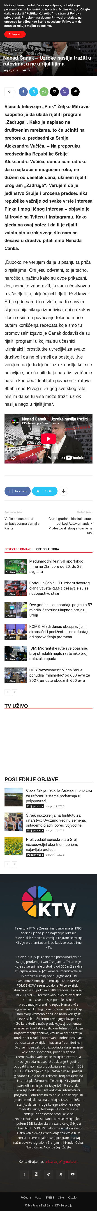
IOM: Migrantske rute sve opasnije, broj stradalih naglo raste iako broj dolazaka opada (58, 653)
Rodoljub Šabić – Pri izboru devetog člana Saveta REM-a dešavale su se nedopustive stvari (59, 588)
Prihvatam (15, 34)
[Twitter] (33, 91)
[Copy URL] (75, 91)
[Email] (54, 91)
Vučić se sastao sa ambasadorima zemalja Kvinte (22, 523)
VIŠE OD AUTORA (47, 549)
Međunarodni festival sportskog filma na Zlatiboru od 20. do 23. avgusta (56, 566)
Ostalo (72, 1197)
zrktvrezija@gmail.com (61, 1161)
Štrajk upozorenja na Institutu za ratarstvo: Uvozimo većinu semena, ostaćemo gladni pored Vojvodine (56, 820)
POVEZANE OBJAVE (18, 549)
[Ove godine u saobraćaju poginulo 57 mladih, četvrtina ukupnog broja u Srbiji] (16, 610)
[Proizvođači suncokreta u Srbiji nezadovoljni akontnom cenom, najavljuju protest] (14, 846)
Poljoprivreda (35, 806)
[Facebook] (23, 91)
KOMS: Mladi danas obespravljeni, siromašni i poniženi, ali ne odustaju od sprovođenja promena (59, 631)
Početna (26, 1197)
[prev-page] (7, 692)
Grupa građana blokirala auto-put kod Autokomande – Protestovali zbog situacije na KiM (70, 526)
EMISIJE (50, 1197)
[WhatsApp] (43, 91)
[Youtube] (72, 1174)
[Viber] (64, 91)
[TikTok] (48, 1174)
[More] (63, 491)
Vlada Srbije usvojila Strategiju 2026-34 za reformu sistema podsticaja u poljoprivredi (59, 795)
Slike (61, 1197)
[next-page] (14, 692)
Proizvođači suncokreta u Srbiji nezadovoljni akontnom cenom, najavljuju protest (52, 844)
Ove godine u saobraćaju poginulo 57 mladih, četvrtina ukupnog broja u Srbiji (60, 609)
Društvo (17, 50)
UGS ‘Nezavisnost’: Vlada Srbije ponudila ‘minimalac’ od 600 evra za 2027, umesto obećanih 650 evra (59, 675)
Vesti (7, 50)
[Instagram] (36, 1174)
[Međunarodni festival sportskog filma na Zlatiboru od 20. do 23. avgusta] (16, 566)
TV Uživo (16, 705)
